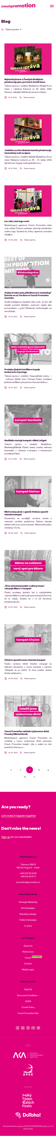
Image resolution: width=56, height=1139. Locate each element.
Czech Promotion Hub (28, 1013)
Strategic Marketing (28, 902)
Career (28, 957)
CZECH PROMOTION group (35, 1126)
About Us (28, 945)
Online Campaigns (28, 919)
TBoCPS (28, 989)
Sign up (5, 836)
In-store (28, 925)
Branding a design (28, 914)
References (28, 951)
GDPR (28, 1001)
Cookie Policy (28, 1007)
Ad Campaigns (28, 908)
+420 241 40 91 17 (28, 876)
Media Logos (28, 969)
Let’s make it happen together (18, 815)
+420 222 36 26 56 (28, 873)
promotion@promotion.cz (28, 882)
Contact (28, 963)
